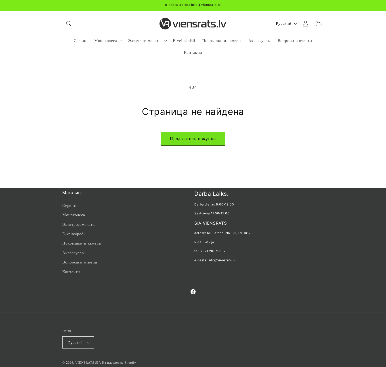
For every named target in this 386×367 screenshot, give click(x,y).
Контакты (71, 272)
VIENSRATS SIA (88, 362)
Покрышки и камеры (81, 243)
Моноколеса (73, 215)
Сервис (69, 205)
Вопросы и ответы (79, 262)
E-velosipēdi (73, 234)
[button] (68, 23)
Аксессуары (73, 253)
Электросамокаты (79, 224)
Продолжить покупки (193, 138)
